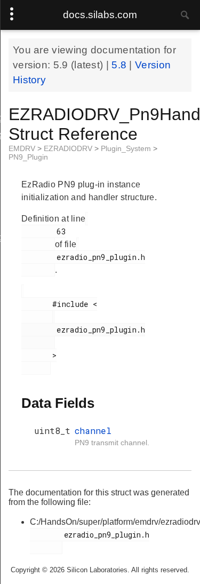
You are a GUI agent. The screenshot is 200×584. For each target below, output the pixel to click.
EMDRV (23, 148)
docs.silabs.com (100, 14)
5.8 (120, 64)
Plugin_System (127, 148)
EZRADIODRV (69, 148)
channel (93, 430)
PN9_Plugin (28, 157)
